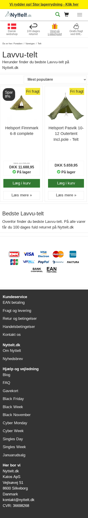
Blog (6, 375)
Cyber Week (13, 431)
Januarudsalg (14, 455)
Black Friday (13, 399)
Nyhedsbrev (13, 359)
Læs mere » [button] (22, 195)
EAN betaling (14, 302)
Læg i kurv (22, 183)
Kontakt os (12, 334)
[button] (68, 15)
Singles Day (13, 439)
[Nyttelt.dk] (19, 14)
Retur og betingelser (20, 318)
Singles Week (14, 447)
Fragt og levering (17, 310)
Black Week (13, 407)
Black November (17, 415)
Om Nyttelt (12, 350)
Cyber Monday (15, 423)
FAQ (6, 383)
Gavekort (10, 391)
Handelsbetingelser (19, 327)
